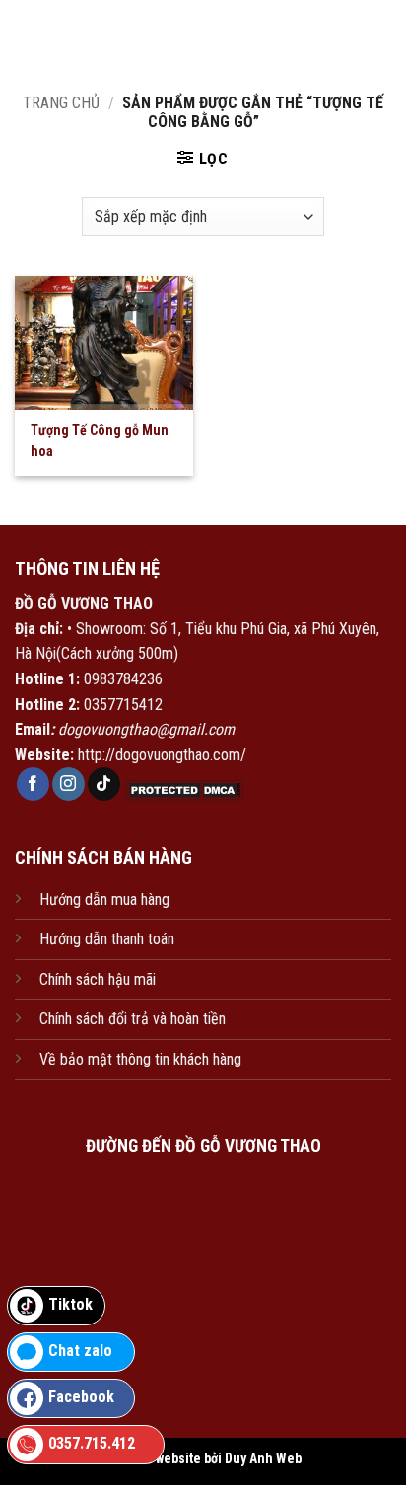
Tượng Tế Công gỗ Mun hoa (100, 440)
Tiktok (70, 1304)
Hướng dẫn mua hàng (104, 899)
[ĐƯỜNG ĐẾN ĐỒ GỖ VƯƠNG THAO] (203, 1262)
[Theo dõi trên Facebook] (33, 784)
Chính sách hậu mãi (97, 979)
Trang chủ (61, 103)
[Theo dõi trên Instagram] (68, 784)
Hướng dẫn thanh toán (106, 939)
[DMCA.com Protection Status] (182, 789)
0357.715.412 (91, 1443)
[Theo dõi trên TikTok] (104, 784)
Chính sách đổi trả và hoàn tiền (132, 1018)
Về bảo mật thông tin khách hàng (140, 1059)
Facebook (81, 1397)
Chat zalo (80, 1350)
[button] (203, 158)
